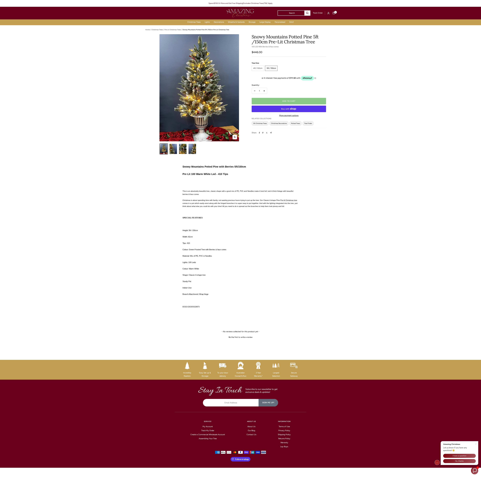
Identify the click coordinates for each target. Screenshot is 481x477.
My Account (208, 426)
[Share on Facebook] (259, 133)
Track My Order (207, 430)
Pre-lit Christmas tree (288, 200)
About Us (251, 426)
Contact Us (251, 434)
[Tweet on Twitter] (267, 133)
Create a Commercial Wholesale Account (207, 434)
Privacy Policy (284, 430)
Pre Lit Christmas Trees (172, 30)
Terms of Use (284, 426)
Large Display (265, 22)
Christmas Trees (194, 22)
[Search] (307, 13)
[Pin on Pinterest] (262, 133)
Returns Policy (284, 438)
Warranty (284, 442)
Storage (252, 22)
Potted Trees (295, 123)
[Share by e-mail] (271, 133)
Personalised (280, 22)
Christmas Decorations (279, 123)
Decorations (219, 22)
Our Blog (251, 430)
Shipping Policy (284, 434)
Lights (207, 22)
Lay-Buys (284, 446)
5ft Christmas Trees (260, 123)
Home (147, 30)
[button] (240, 337)
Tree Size (255, 63)
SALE (291, 22)
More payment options (288, 115)
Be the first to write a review (241, 337)
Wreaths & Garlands (236, 22)
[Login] (328, 13)
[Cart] (334, 13)
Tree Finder (308, 123)
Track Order (318, 13)
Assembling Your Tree (208, 438)
